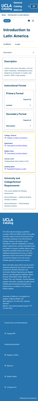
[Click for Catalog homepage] (6, 7)
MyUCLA (10, 366)
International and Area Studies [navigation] (17, 145)
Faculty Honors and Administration (15, 323)
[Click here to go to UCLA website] (8, 221)
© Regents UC (12, 387)
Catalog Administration (12, 344)
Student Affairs (12, 376)
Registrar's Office (12, 355)
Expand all (27, 99)
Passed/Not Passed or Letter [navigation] (16, 169)
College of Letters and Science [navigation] (17, 138)
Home (4, 15)
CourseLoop (32, 398)
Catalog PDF (11, 333)
